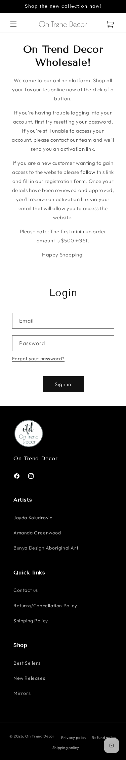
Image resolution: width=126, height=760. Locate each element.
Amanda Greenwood (37, 533)
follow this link (97, 172)
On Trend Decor (40, 736)
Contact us (25, 590)
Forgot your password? (38, 358)
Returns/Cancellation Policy (45, 606)
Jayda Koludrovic (32, 518)
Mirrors (22, 693)
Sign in (63, 384)
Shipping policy (65, 747)
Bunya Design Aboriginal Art (45, 548)
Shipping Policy (30, 621)
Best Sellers (26, 663)
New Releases (29, 678)
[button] (13, 23)
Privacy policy (74, 737)
